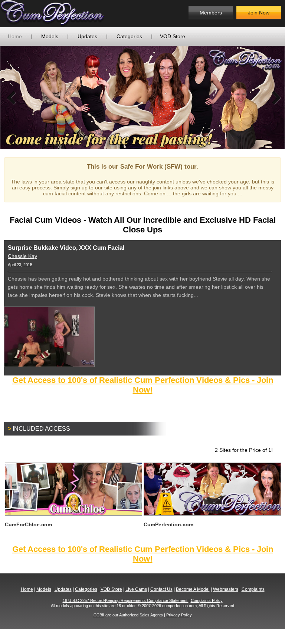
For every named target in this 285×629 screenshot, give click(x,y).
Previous (11, 97)
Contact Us (161, 589)
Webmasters (225, 589)
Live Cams (136, 589)
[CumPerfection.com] (60, 13)
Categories (129, 36)
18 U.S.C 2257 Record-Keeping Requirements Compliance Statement (126, 600)
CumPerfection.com (168, 524)
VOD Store (172, 36)
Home (15, 36)
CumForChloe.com (28, 524)
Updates (87, 36)
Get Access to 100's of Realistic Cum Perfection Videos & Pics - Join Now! (142, 384)
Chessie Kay (22, 256)
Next (273, 97)
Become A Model (193, 589)
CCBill (99, 615)
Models (49, 36)
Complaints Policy (207, 600)
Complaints (253, 589)
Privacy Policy (179, 615)
